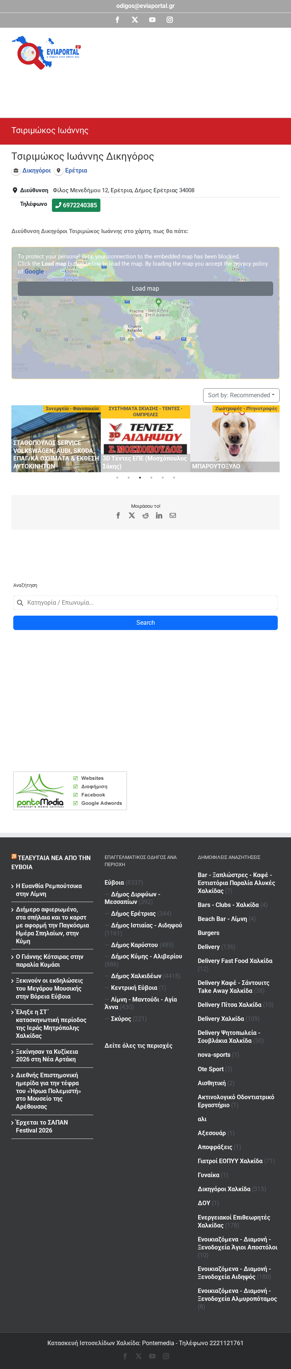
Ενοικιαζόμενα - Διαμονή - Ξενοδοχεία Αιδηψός (234, 1272)
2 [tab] (128, 478)
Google (34, 271)
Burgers (208, 933)
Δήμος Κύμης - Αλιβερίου (146, 956)
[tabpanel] (56, 438)
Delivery (209, 947)
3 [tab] (140, 478)
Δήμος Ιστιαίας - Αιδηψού (146, 925)
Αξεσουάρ (212, 1133)
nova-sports (214, 1054)
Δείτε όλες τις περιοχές (138, 1045)
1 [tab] (117, 478)
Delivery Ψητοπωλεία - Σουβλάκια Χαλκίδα (229, 1036)
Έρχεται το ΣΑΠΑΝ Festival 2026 (42, 1126)
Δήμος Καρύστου (134, 945)
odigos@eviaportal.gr (145, 5)
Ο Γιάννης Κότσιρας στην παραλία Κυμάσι (49, 960)
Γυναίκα (208, 1175)
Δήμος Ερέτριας (133, 913)
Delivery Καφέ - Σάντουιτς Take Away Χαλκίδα (233, 986)
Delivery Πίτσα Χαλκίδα (229, 1004)
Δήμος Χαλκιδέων (136, 976)
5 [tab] (162, 478)
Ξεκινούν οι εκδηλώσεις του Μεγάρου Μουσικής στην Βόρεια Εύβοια (49, 988)
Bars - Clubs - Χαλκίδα (228, 905)
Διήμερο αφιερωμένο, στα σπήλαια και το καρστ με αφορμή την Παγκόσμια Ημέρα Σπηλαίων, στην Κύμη (52, 925)
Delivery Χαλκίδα (221, 1018)
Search (145, 622)
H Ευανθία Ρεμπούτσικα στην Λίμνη (49, 890)
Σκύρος (121, 1018)
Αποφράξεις (215, 1147)
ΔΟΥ (204, 1203)
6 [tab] (174, 478)
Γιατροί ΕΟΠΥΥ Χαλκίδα (230, 1161)
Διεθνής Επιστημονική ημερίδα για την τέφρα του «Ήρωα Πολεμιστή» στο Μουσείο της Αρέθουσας (48, 1091)
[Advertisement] (149, 90)
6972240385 (80, 205)
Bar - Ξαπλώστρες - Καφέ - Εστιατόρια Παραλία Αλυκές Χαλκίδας (236, 883)
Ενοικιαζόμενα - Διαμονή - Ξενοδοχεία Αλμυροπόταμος (237, 1294)
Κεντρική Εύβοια (134, 987)
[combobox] (145, 603)
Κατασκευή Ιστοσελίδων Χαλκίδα (93, 1343)
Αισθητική (212, 1083)
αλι (202, 1119)
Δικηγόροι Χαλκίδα (224, 1189)
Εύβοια (114, 882)
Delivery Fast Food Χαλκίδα (235, 961)
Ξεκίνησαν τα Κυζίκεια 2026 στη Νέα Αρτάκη (47, 1055)
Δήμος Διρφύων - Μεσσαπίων (132, 898)
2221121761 (227, 1343)
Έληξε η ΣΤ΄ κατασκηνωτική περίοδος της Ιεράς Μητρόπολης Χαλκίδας (51, 1023)
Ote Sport (211, 1069)
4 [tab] (151, 478)
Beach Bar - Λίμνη (222, 919)
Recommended (239, 395)
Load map (145, 288)
